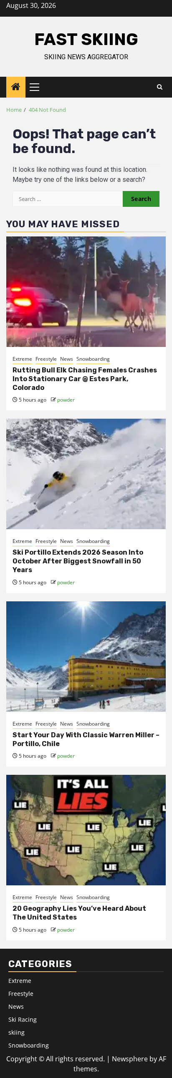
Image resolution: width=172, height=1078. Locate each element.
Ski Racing (22, 1019)
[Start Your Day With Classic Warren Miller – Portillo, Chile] (86, 656)
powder (66, 399)
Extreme (22, 358)
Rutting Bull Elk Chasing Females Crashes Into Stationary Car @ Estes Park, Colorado (85, 379)
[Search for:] (68, 199)
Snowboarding (93, 358)
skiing (16, 1032)
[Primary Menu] (38, 87)
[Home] (15, 87)
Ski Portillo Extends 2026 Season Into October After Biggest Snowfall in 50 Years (78, 561)
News (66, 358)
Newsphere (130, 1058)
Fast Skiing (86, 39)
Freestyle (46, 358)
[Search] (159, 87)
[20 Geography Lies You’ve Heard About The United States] (86, 830)
